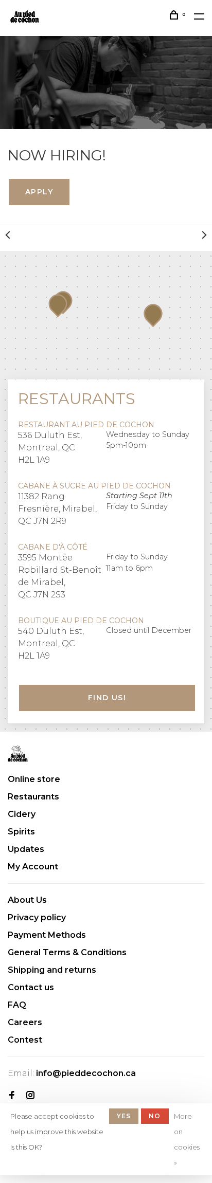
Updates (26, 849)
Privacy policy (37, 917)
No (155, 1116)
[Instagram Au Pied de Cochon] (30, 1096)
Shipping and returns (52, 970)
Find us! (107, 697)
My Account (33, 866)
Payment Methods (47, 935)
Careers (25, 1022)
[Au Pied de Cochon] (18, 753)
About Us (27, 900)
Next (204, 235)
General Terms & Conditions (67, 952)
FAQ (17, 1005)
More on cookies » (187, 1139)
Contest (25, 1040)
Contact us (31, 987)
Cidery (22, 814)
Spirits (21, 831)
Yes (124, 1116)
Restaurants (33, 797)
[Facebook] (12, 1096)
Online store (34, 779)
